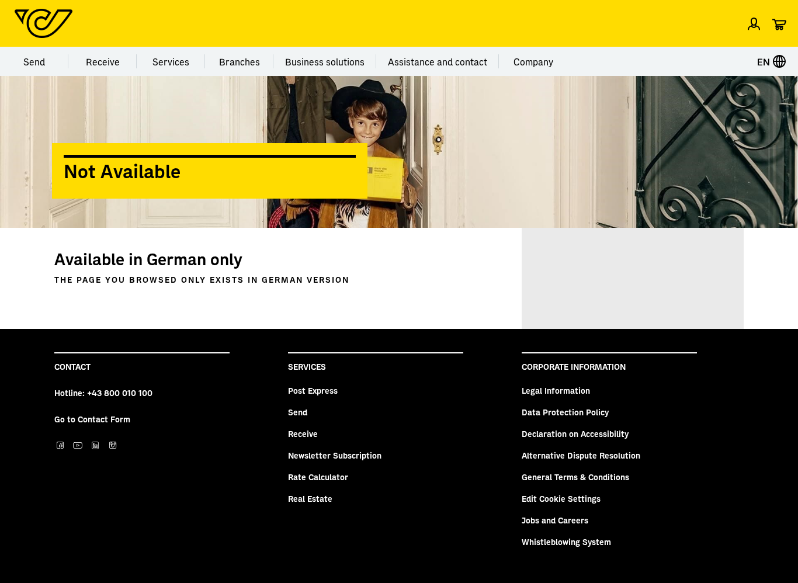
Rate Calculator (318, 477)
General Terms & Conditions (575, 477)
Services (170, 61)
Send (34, 61)
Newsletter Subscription (334, 455)
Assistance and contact (437, 61)
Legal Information (556, 390)
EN (764, 61)
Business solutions (325, 61)
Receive (103, 61)
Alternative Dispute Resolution (581, 455)
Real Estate (310, 498)
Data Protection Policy (565, 412)
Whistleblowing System (566, 541)
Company (533, 61)
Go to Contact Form (92, 419)
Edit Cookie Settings (561, 498)
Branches (239, 61)
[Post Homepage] (43, 23)
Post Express (313, 390)
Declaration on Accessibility (575, 433)
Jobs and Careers (555, 520)
